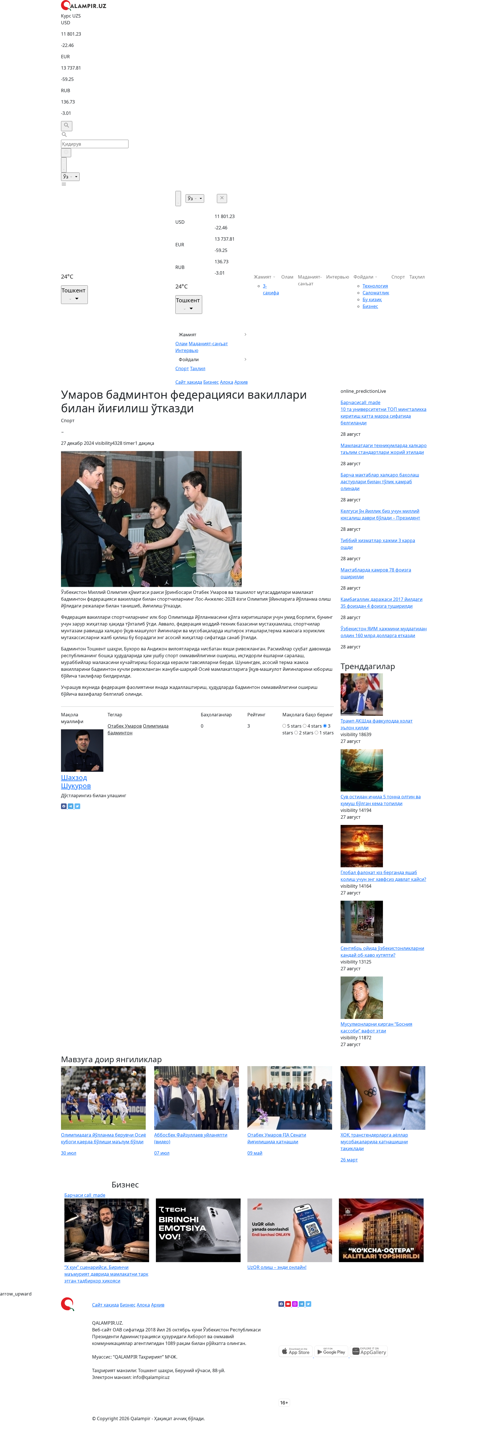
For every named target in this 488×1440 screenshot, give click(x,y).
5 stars (294, 726)
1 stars (326, 733)
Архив (241, 382)
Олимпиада (156, 726)
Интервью (186, 350)
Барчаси (360, 402)
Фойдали (189, 359)
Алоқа (226, 382)
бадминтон (120, 733)
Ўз (66, 177)
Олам (181, 343)
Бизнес (211, 382)
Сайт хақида (188, 382)
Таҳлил (197, 368)
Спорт (182, 368)
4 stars (315, 726)
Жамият (188, 334)
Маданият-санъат (208, 343)
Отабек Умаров (125, 726)
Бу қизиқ (372, 299)
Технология (375, 286)
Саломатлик (376, 293)
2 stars (306, 733)
